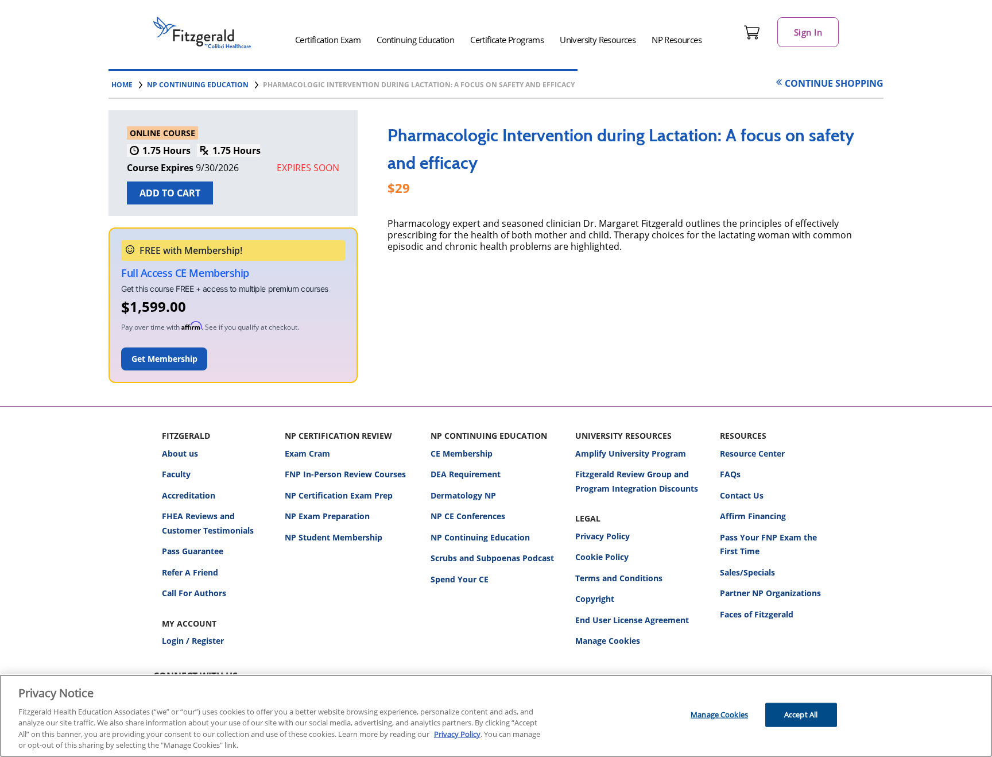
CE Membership (462, 453)
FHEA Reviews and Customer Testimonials (208, 523)
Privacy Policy (602, 536)
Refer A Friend (190, 572)
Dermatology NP (463, 495)
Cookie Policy (602, 556)
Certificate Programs (507, 39)
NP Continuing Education (480, 537)
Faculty (176, 474)
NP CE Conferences (468, 516)
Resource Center (752, 453)
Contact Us (742, 495)
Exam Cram (307, 453)
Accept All (800, 714)
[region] (496, 715)
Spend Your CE (460, 579)
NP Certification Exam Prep (339, 495)
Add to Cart (170, 193)
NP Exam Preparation (327, 516)
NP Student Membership (333, 537)
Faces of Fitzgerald (756, 614)
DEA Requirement (466, 474)
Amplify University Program (630, 453)
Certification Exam (328, 39)
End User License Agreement (632, 620)
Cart (752, 32)
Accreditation (188, 495)
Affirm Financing (753, 516)
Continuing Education (415, 39)
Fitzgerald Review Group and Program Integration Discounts (636, 481)
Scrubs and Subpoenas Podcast (492, 558)
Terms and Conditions (618, 578)
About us (180, 453)
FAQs (730, 474)
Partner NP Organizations (770, 593)
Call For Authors (194, 593)
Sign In (808, 32)
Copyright (594, 598)
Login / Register (193, 640)
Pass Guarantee (192, 551)
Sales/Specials (747, 572)
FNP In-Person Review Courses (345, 474)
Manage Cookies (607, 641)
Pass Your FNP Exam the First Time (768, 544)
